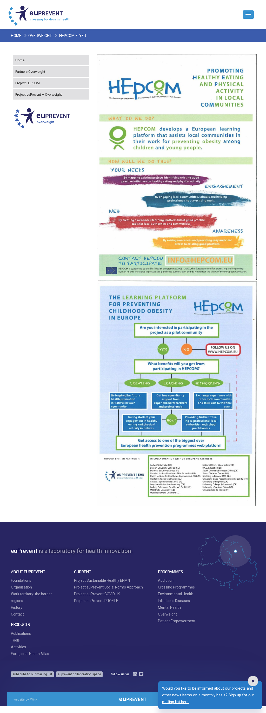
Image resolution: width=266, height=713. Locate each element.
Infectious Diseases (174, 601)
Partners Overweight (30, 72)
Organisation (21, 587)
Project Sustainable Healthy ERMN (102, 580)
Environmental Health (175, 594)
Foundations (21, 580)
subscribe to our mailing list (32, 674)
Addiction (166, 580)
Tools (15, 640)
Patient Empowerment (176, 621)
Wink (33, 699)
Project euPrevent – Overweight (38, 94)
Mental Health (169, 607)
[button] (253, 681)
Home (16, 35)
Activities (18, 647)
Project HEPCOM (27, 83)
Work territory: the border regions (31, 597)
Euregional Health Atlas (30, 654)
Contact (17, 614)
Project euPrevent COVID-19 (97, 594)
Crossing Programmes (176, 587)
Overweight (40, 35)
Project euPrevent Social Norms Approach (108, 587)
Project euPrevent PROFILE (96, 601)
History (16, 607)
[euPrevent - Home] (39, 14)
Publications (21, 633)
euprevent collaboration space (79, 674)
